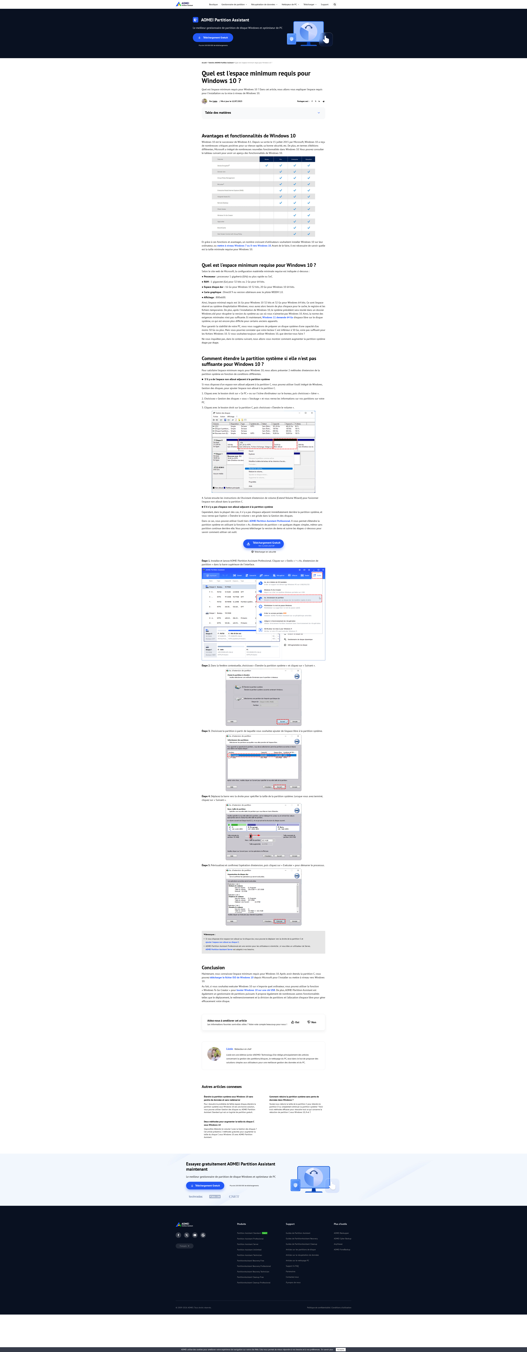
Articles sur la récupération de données (302, 1255)
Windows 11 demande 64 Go (277, 317)
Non (313, 1022)
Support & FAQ (292, 1266)
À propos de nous (293, 1282)
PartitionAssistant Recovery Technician (253, 1271)
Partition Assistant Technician (249, 1255)
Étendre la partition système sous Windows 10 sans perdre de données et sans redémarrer (228, 1098)
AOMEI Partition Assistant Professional (269, 521)
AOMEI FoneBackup (342, 1249)
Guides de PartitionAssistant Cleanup (301, 1244)
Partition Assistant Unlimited (249, 1249)
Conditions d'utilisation (341, 1307)
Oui (297, 1022)
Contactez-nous (292, 1277)
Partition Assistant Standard (249, 1233)
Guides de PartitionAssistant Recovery (302, 1238)
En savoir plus (327, 1349)
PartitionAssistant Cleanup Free (250, 1277)
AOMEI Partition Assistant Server (219, 949)
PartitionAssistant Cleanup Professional (253, 1282)
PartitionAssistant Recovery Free (250, 1260)
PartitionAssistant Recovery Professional (254, 1266)
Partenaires (290, 1271)
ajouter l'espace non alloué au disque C (222, 942)
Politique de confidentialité (318, 1307)
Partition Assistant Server (247, 1244)
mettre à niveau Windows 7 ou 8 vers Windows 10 (244, 245)
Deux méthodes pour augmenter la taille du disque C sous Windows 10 (229, 1123)
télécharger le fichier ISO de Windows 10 (231, 977)
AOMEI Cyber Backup (342, 1238)
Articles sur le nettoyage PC (297, 1260)
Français (183, 1246)
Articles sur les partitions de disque (301, 1249)
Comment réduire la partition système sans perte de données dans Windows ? (294, 1098)
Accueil (204, 63)
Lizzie (215, 101)
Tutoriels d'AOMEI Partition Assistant (221, 63)
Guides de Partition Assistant (298, 1233)
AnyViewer (338, 1244)
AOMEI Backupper (341, 1233)
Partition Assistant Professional (250, 1238)
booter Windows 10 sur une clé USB (256, 990)
